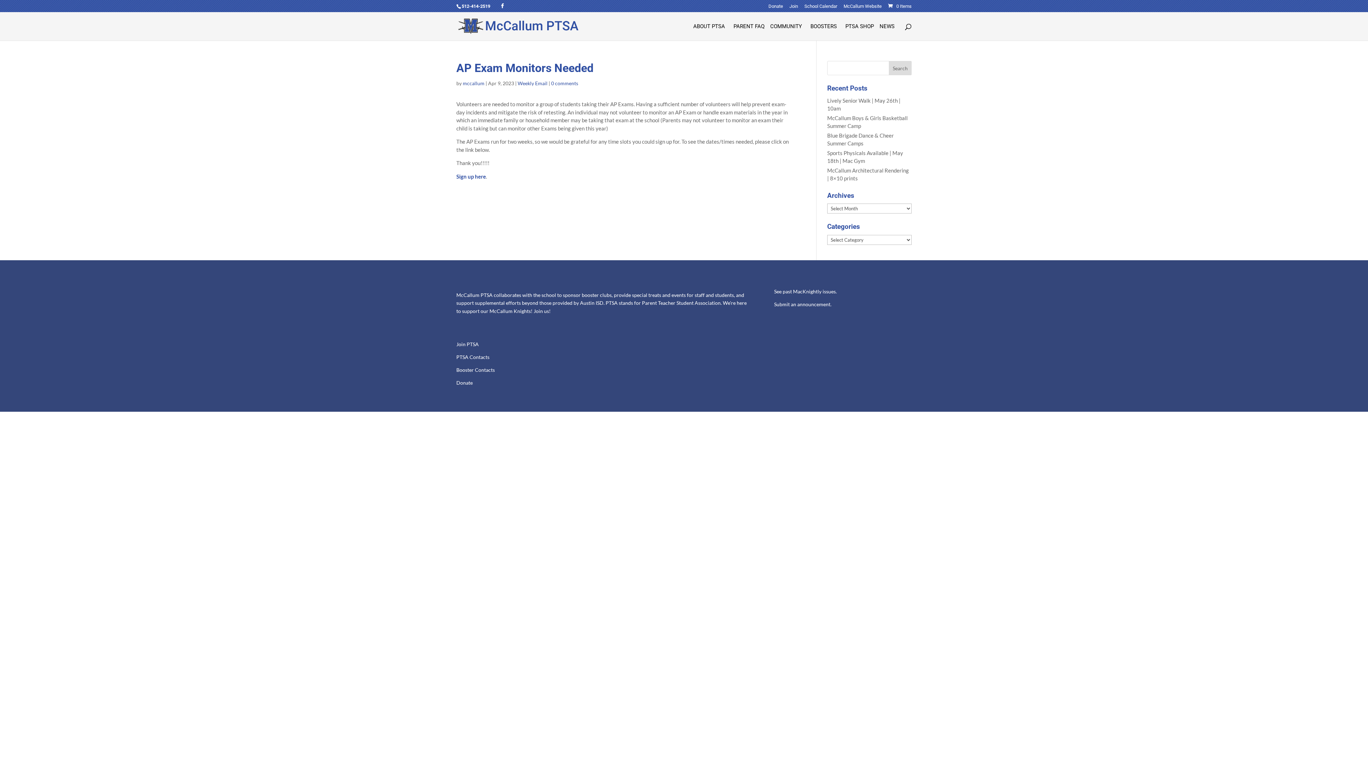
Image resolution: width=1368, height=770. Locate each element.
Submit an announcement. (802, 304)
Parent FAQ (749, 27)
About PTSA (709, 27)
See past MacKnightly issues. (805, 291)
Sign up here (471, 176)
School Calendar (820, 6)
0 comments (564, 83)
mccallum (473, 83)
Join (793, 6)
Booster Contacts (475, 370)
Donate (775, 6)
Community (786, 27)
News (887, 27)
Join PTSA (467, 344)
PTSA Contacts (472, 357)
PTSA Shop (859, 27)
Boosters (823, 27)
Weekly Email (533, 83)
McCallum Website (863, 6)
